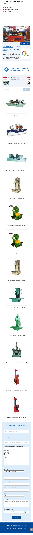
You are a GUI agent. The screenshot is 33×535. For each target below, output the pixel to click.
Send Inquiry (26, 43)
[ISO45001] (16, 451)
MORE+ (26, 89)
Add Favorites (8, 11)
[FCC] (16, 459)
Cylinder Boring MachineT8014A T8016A (16, 417)
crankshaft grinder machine (16, 115)
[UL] (16, 460)
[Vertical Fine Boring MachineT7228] (16, 185)
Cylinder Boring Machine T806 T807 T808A (16, 390)
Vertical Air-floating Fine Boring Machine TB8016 (16, 362)
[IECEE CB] (16, 453)
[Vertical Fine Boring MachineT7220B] (16, 295)
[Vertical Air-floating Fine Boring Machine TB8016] (16, 349)
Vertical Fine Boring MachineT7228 (16, 198)
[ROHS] (16, 457)
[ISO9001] (16, 448)
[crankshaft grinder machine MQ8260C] (16, 130)
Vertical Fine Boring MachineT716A (16, 335)
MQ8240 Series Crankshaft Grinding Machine (16, 170)
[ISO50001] (16, 452)
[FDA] (16, 455)
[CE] (16, 456)
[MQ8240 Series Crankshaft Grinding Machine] (16, 157)
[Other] (16, 461)
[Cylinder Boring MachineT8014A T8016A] (16, 404)
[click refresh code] (26, 512)
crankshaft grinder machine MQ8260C (16, 143)
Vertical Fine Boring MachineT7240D (16, 225)
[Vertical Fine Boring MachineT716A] (16, 322)
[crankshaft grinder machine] (16, 103)
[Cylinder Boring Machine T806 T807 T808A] (16, 377)
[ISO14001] (16, 449)
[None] (16, 463)
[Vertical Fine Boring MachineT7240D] (16, 212)
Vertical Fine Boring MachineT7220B (16, 307)
